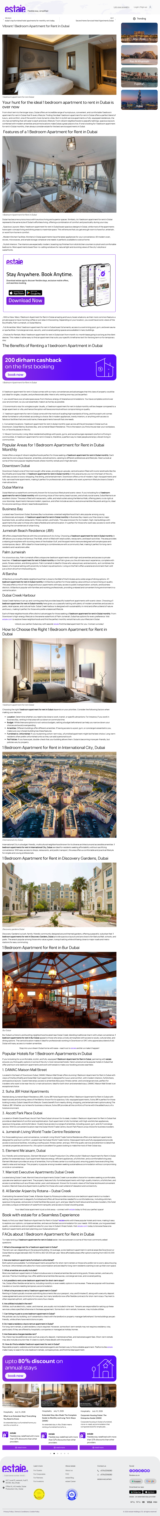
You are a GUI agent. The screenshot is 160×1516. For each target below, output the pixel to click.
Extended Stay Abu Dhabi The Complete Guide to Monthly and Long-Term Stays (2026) (21, 1418)
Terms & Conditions (22, 1512)
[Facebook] (133, 1470)
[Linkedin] (139, 1470)
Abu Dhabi (139, 39)
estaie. (110, 1347)
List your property (121, 7)
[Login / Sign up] (150, 7)
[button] (50, 1453)
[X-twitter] (142, 1470)
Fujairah (139, 83)
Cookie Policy (34, 1512)
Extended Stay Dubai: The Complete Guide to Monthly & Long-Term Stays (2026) (96, 1418)
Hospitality (8, 1411)
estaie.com (7, 619)
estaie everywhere (104, 1479)
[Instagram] (130, 1470)
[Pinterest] (148, 1470)
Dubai (139, 106)
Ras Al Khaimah (139, 61)
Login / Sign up (140, 7)
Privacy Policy (9, 1512)
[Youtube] (145, 1470)
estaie (56, 624)
